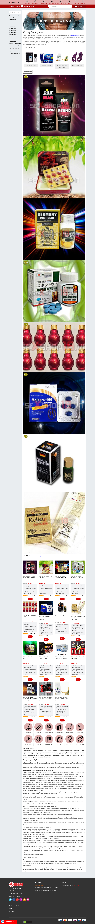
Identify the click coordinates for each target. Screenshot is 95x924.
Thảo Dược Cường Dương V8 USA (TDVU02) (77, 657)
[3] (24, 555)
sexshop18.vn (30, 846)
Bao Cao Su (11, 17)
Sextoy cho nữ (12, 32)
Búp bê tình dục (12, 19)
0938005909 (10, 922)
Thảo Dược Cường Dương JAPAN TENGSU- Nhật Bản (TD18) (77, 577)
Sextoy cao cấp (12, 28)
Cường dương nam (13, 46)
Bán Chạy (47, 555)
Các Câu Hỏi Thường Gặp (14, 905)
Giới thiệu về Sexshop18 (14, 903)
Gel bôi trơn (12, 26)
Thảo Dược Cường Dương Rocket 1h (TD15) (44, 657)
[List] (29, 555)
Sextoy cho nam (12, 30)
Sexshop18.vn (27, 920)
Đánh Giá (66, 555)
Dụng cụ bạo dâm (13, 21)
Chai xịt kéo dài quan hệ (14, 45)
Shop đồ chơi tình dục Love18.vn (16, 896)
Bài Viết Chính (12, 911)
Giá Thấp (53, 555)
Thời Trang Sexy (12, 39)
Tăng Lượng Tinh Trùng (14, 36)
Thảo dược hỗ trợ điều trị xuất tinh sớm (15, 51)
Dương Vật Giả (12, 24)
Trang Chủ (11, 6)
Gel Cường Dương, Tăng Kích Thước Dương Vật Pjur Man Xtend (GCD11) (29, 577)
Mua (30, 636)
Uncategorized (12, 41)
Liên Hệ (10, 908)
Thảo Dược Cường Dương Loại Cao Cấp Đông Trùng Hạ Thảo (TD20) (29, 615)
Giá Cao (59, 555)
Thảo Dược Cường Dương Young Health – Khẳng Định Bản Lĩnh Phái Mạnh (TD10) (30, 699)
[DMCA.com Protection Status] (28, 922)
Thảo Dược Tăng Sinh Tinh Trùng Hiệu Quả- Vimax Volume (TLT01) (61, 699)
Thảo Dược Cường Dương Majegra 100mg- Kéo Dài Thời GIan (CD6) (45, 618)
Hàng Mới (41, 555)
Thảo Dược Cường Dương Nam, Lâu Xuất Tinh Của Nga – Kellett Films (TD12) (78, 618)
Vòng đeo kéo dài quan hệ (15, 53)
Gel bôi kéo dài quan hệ (14, 48)
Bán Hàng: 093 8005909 (29, 6)
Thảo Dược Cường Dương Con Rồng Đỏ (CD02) (45, 577)
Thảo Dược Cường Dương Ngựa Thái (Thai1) (30, 657)
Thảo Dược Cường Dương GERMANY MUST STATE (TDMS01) (60, 577)
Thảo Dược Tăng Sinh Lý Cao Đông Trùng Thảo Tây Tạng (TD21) (45, 699)
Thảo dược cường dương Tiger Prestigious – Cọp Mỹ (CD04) (62, 657)
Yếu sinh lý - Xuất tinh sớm (15, 43)
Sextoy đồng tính (13, 34)
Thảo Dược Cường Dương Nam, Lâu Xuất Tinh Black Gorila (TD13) (62, 617)
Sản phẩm (17, 6)
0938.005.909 (76, 885)
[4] (27, 555)
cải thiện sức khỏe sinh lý (75, 35)
